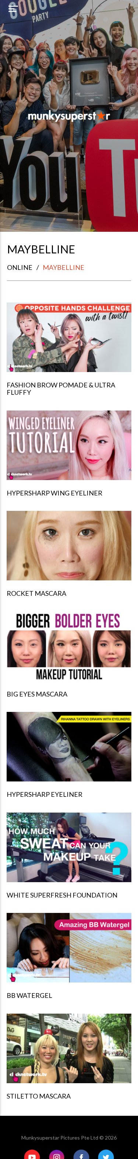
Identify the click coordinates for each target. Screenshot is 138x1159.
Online (19, 267)
